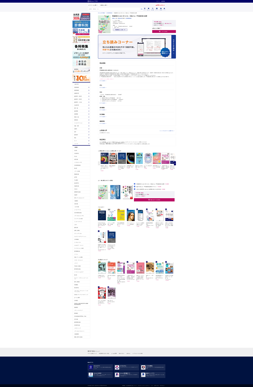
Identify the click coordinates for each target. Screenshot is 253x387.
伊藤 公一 (114, 18)
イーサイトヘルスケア (78, 272)
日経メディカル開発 (78, 257)
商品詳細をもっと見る (119, 29)
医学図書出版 (77, 251)
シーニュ (76, 254)
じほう (75, 224)
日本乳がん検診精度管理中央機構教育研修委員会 (81, 304)
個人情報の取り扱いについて (131, 385)
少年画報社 (76, 239)
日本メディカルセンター (79, 197)
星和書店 (76, 313)
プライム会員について (92, 353)
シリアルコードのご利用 (137, 353)
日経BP (75, 194)
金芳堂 (75, 177)
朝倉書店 (76, 307)
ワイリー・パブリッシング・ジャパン (81, 278)
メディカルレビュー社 (78, 215)
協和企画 (76, 227)
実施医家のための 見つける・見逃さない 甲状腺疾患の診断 (150, 184)
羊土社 (75, 156)
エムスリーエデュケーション (80, 236)
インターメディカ (78, 221)
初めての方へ (121, 353)
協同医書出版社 (77, 322)
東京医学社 (76, 287)
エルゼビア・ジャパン (78, 245)
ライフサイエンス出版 (78, 248)
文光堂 (75, 150)
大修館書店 (76, 334)
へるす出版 (76, 206)
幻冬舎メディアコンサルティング (81, 294)
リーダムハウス (77, 242)
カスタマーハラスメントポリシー (144, 385)
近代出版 (76, 319)
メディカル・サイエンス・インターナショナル (81, 291)
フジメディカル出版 (78, 218)
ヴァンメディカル (78, 233)
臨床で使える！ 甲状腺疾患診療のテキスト (146, 186)
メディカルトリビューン (79, 331)
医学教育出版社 (77, 269)
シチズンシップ (77, 328)
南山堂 (75, 168)
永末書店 (76, 300)
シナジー (76, 263)
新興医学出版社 (77, 191)
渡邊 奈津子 (120, 18)
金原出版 (76, 159)
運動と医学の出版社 (78, 337)
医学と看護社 (77, 281)
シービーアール (77, 209)
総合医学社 (76, 183)
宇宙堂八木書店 (77, 266)
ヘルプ (152, 385)
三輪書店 (76, 200)
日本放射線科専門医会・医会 (80, 316)
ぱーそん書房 (77, 297)
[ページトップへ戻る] (249, 384)
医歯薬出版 (76, 174)
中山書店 (76, 180)
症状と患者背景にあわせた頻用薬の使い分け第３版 (148, 189)
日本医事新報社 (77, 165)
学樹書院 (76, 284)
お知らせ (128, 353)
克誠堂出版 (76, 186)
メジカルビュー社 (78, 162)
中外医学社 (76, 153)
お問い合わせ (156, 385)
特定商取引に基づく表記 (104, 353)
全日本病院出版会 (78, 212)
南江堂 (75, 274)
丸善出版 (76, 203)
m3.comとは (162, 385)
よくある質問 (114, 353)
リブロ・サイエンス (78, 260)
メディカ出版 (77, 171)
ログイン (158, 1)
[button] (175, 163)
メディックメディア (78, 310)
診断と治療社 (77, 230)
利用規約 (123, 385)
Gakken (75, 189)
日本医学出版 (77, 325)
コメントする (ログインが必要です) (166, 130)
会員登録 (163, 1)
